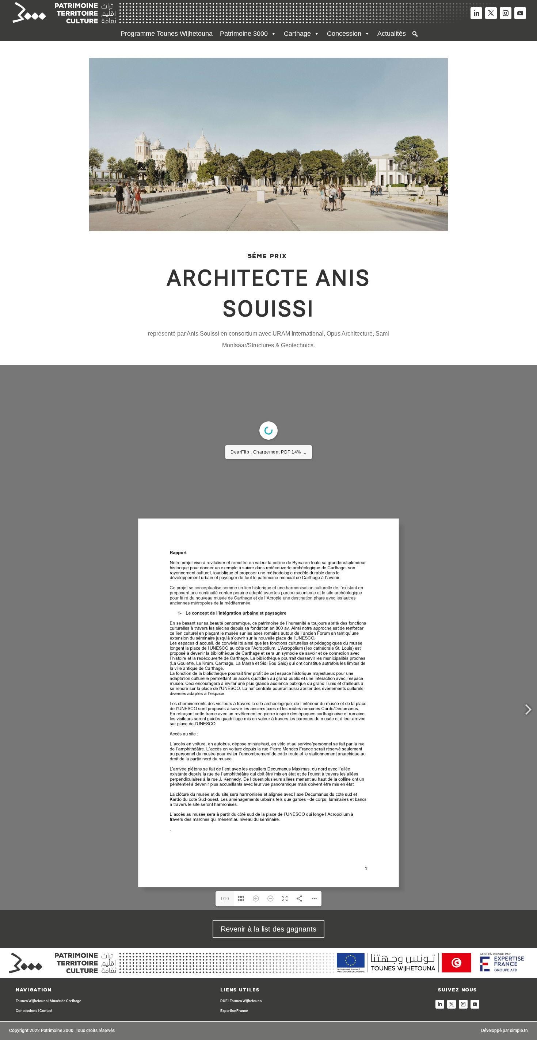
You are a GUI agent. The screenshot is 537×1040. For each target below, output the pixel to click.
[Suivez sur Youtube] (520, 13)
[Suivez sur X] (491, 13)
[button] (415, 33)
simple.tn (519, 1030)
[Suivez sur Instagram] (505, 13)
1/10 (224, 898)
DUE (224, 1001)
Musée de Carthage (65, 1001)
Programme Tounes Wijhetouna (167, 33)
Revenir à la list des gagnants (268, 929)
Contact (45, 1011)
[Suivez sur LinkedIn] (476, 13)
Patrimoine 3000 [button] (244, 33)
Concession (344, 33)
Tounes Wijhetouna (31, 1001)
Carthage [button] (297, 33)
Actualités (391, 33)
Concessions (26, 1011)
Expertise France (234, 1011)
